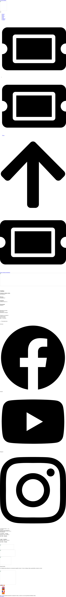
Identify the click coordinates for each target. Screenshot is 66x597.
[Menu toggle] (0, 12)
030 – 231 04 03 (3, 318)
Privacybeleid (1, 529)
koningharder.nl (2, 297)
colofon (8, 528)
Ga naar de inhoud (3, 0)
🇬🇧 (0, 585)
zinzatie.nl (1, 305)
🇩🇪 (1, 585)
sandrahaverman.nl (3, 301)
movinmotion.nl (2, 294)
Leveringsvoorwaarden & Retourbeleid (4, 530)
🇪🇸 (4, 585)
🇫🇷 (3, 585)
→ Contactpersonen (3, 321)
